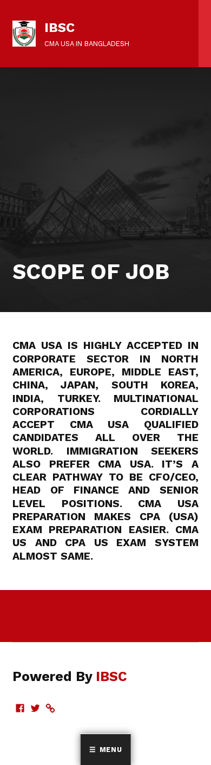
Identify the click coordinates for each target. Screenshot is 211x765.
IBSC (59, 27)
